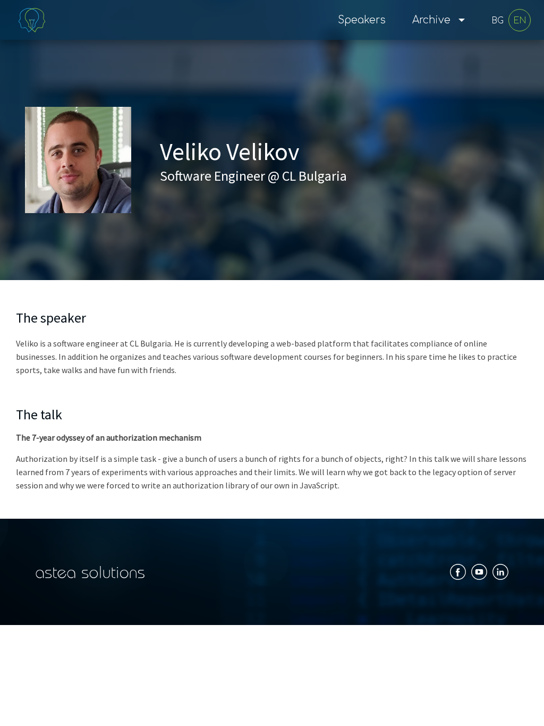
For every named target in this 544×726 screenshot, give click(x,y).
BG (497, 21)
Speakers (362, 20)
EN (519, 21)
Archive (431, 20)
